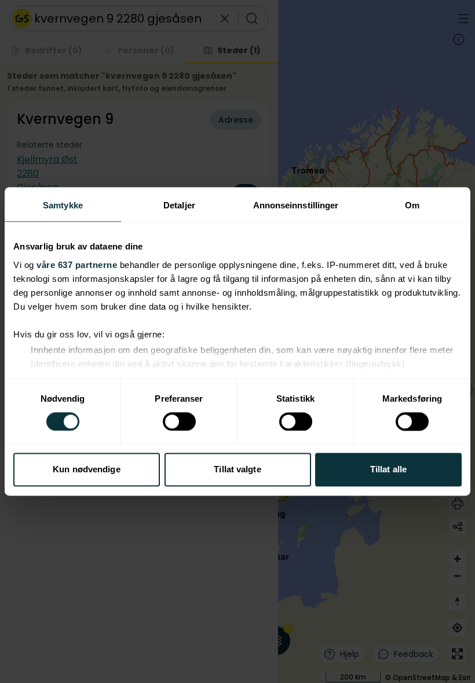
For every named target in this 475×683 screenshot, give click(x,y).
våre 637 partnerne (76, 265)
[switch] (179, 421)
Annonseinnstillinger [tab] (296, 205)
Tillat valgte (237, 470)
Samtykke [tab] (63, 205)
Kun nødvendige (86, 470)
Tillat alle (388, 470)
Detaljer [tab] (179, 205)
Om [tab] (412, 205)
